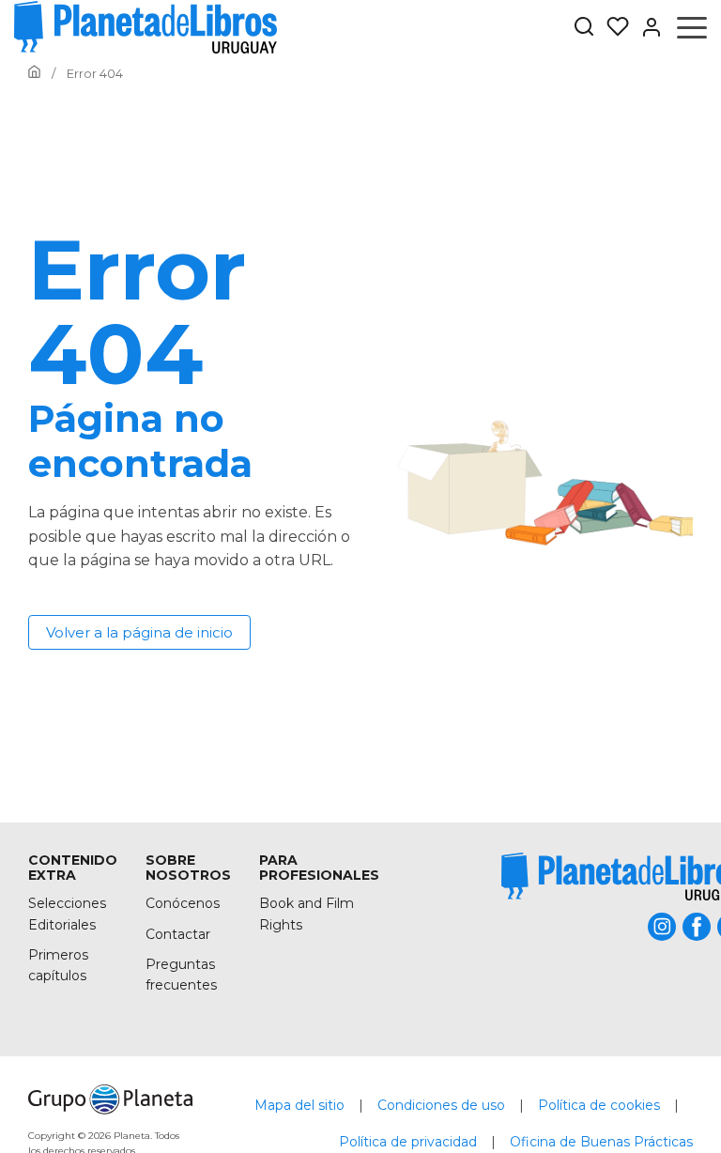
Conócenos (183, 903)
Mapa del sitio (299, 1105)
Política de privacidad (408, 1141)
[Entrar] (646, 27)
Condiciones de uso (441, 1105)
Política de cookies (599, 1105)
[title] (110, 1099)
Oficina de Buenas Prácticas (601, 1141)
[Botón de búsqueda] (584, 27)
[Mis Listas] (612, 27)
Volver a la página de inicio (139, 632)
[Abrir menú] (692, 27)
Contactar (178, 934)
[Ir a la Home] (34, 73)
